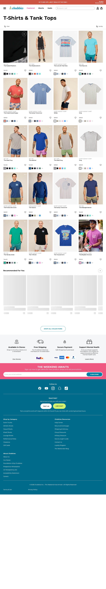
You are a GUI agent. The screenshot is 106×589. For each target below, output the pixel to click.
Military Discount (60, 435)
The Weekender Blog (62, 448)
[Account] (97, 8)
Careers (5, 476)
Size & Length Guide (61, 439)
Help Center (59, 422)
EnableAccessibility (99, 2)
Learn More (89, 359)
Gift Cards (6, 445)
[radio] (5, 74)
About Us (6, 457)
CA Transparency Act (10, 470)
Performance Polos (9, 439)
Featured (31, 8)
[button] (30, 8)
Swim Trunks (7, 422)
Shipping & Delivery (61, 429)
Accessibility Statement (11, 473)
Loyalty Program (60, 445)
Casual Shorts (7, 429)
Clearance (6, 442)
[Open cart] (101, 8)
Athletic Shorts (8, 426)
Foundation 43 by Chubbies (12, 463)
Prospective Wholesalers (11, 466)
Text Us (46, 406)
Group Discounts (60, 432)
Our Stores (17, 359)
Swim (50, 8)
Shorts (41, 8)
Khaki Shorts (7, 432)
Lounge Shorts (8, 435)
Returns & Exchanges (62, 426)
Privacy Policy (32, 489)
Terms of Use (7, 489)
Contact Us (58, 442)
